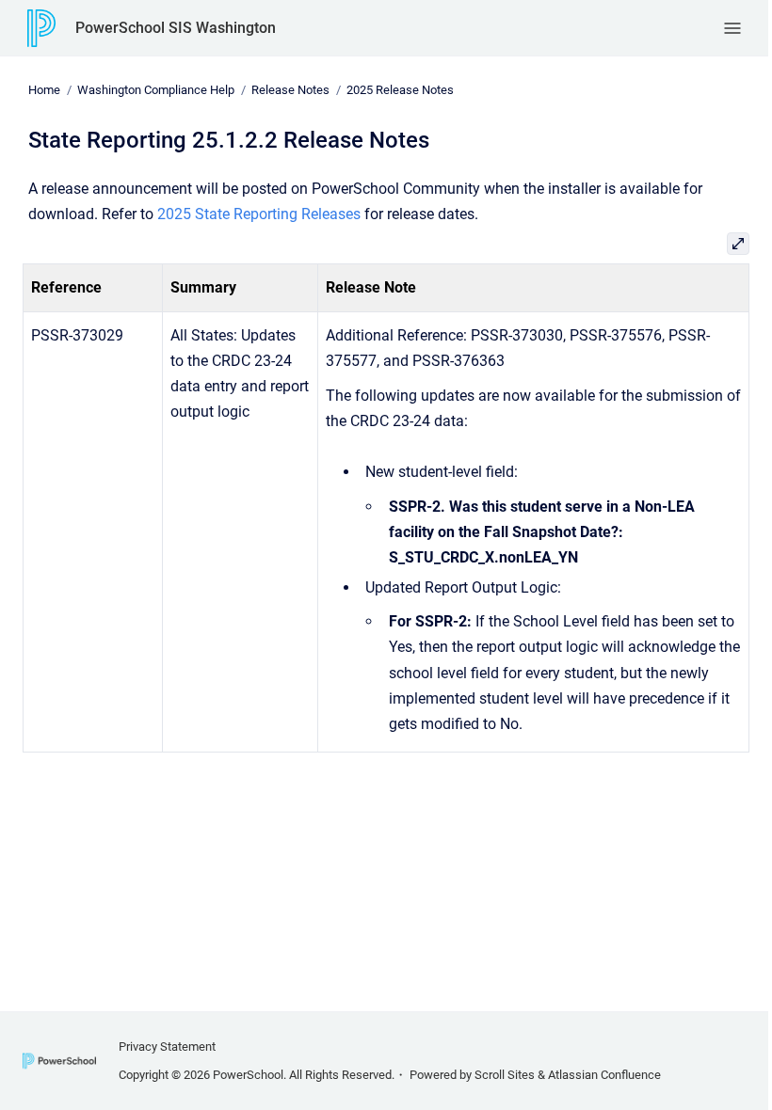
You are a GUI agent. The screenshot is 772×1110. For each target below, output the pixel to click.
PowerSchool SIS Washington (175, 28)
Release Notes (290, 90)
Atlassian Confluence (604, 1075)
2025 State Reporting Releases (259, 214)
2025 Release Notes (400, 90)
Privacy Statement (167, 1046)
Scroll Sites (504, 1075)
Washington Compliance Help (155, 90)
